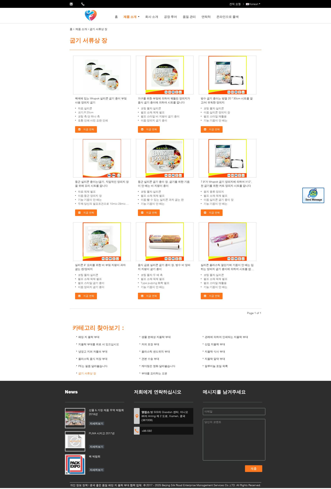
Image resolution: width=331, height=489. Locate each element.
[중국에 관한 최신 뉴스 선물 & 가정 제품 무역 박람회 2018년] (75, 418)
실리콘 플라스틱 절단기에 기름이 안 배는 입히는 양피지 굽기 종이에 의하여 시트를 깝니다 (227, 269)
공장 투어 (170, 16)
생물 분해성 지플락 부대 (156, 337)
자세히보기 (96, 423)
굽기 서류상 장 (87, 373)
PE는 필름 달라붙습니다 (92, 366)
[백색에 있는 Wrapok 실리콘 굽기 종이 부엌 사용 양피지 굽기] (102, 74)
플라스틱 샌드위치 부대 (156, 351)
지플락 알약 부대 (215, 358)
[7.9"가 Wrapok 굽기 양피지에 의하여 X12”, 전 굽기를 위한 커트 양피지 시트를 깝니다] (227, 158)
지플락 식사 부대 (215, 351)
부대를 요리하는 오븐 (154, 373)
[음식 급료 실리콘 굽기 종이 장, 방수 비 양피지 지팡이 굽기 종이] (165, 241)
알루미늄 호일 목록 (216, 366)
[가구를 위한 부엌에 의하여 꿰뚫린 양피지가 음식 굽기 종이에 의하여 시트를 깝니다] (165, 74)
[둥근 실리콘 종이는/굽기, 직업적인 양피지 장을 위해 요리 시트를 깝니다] (102, 158)
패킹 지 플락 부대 (88, 337)
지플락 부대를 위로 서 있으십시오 (98, 344)
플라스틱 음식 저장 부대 (92, 358)
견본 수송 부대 (150, 358)
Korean (253, 4)
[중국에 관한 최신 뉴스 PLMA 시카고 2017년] (75, 441)
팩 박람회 (94, 456)
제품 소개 (130, 16)
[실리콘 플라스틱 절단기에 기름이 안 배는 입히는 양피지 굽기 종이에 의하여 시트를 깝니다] (227, 241)
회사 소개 (151, 16)
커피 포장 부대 (150, 344)
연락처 (206, 16)
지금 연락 (88, 129)
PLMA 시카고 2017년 (102, 433)
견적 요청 (235, 4)
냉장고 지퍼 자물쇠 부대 (92, 351)
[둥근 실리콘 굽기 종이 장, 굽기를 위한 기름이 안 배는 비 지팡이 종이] (165, 158)
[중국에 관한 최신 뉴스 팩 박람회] (75, 464)
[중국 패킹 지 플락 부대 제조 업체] (91, 15)
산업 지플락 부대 (215, 344)
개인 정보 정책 (79, 485)
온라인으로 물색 (227, 16)
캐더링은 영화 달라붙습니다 (158, 366)
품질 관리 (189, 16)
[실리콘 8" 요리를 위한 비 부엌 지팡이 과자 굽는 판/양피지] (102, 241)
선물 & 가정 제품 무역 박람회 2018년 (106, 412)
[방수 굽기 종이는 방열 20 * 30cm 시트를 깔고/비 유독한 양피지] (227, 74)
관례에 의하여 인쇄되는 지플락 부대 (226, 337)
